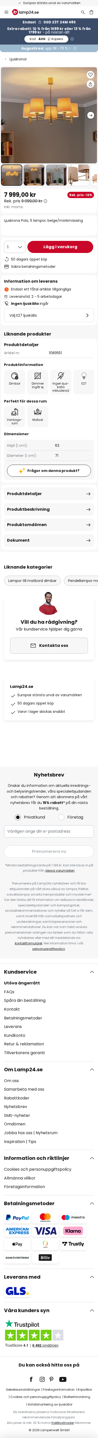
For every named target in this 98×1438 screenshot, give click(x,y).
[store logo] (28, 12)
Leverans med (22, 1276)
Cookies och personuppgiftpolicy (35, 1397)
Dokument (18, 540)
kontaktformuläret (28, 943)
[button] (11, 175)
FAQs (9, 992)
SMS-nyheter (17, 1115)
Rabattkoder (16, 1098)
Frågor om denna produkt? (53, 470)
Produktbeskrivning (28, 509)
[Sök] (83, 12)
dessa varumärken (60, 870)
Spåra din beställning (24, 1000)
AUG (46, 39)
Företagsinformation (24, 1187)
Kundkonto (14, 1035)
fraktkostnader (63, 1423)
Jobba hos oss (18, 1133)
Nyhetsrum (47, 1133)
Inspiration (14, 1142)
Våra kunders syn (27, 1310)
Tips (32, 1142)
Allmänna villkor (19, 1178)
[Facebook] (34, 1379)
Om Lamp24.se (23, 1069)
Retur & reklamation (24, 1044)
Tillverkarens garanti (24, 1053)
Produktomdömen (27, 525)
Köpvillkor (85, 1389)
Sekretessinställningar (23, 1389)
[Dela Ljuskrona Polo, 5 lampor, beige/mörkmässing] (90, 84)
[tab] (49, 1012)
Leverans (13, 1026)
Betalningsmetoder (23, 1018)
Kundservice (20, 971)
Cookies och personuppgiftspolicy (37, 1169)
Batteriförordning (77, 1397)
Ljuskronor (18, 59)
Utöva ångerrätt (22, 983)
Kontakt (12, 1009)
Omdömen (14, 1124)
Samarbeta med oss (24, 1089)
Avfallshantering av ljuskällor (50, 1404)
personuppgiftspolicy (48, 949)
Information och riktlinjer (36, 1158)
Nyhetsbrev (15, 1107)
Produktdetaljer (24, 494)
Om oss (11, 1081)
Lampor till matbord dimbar (32, 580)
